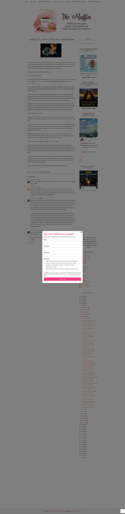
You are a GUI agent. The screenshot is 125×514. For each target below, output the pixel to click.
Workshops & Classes (51, 267)
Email (45, 239)
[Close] (81, 232)
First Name (46, 246)
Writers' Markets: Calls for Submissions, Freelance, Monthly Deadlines (62, 269)
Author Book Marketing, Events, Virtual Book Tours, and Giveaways (61, 261)
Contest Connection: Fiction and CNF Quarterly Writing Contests (61, 263)
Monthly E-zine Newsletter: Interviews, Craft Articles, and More (60, 265)
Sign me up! (62, 279)
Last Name (46, 252)
